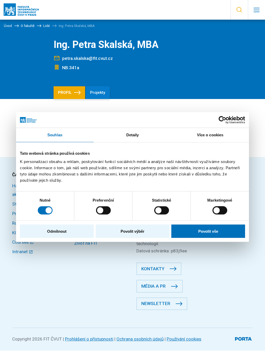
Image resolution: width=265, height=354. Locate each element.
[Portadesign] (244, 338)
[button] (239, 10)
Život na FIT (86, 243)
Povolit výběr (132, 231)
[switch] (103, 210)
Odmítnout (57, 231)
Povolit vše (208, 231)
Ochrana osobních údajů (140, 339)
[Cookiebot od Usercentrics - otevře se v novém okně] (222, 120)
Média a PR (153, 286)
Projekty (97, 92)
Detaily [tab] (132, 135)
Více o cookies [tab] (210, 135)
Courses (21, 242)
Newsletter (155, 303)
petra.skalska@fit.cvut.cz (87, 58)
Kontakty (152, 268)
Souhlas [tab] (54, 135)
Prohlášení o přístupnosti (89, 339)
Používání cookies (184, 339)
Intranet (20, 251)
